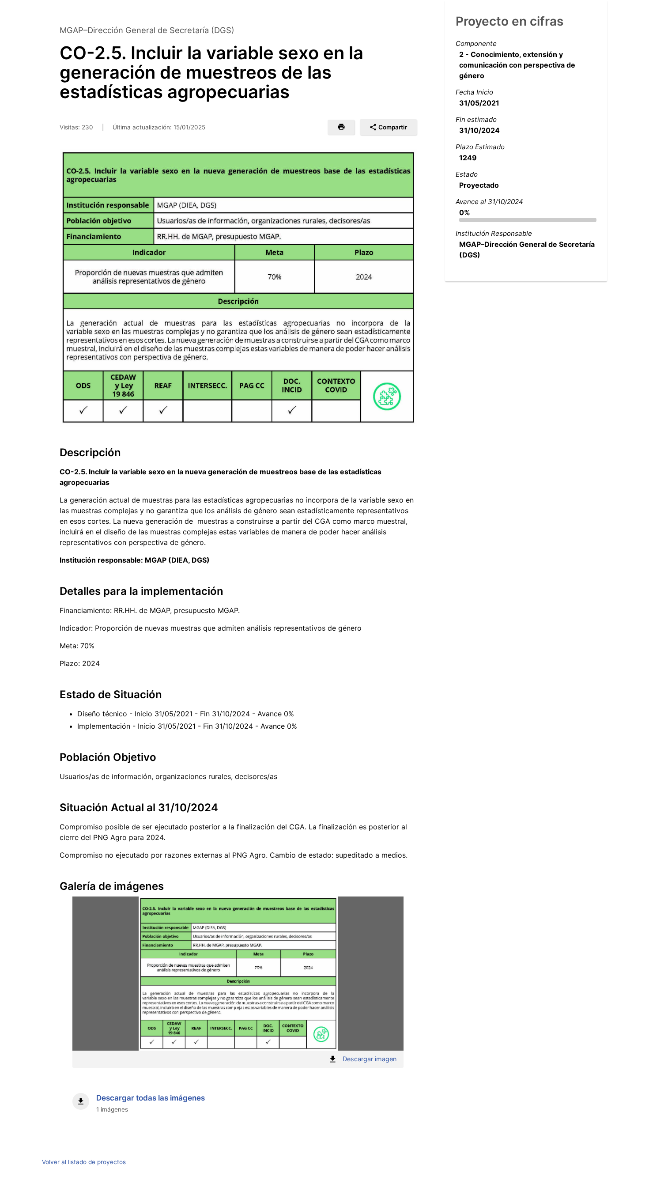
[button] (341, 127)
